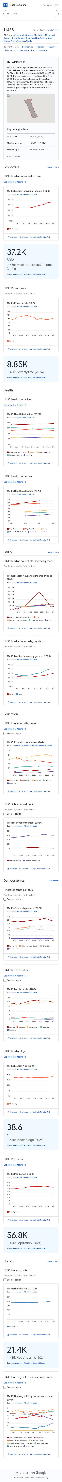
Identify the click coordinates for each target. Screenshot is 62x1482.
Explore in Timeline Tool (41, 237)
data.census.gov (30, 746)
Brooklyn (30, 38)
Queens (29, 35)
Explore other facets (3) (15, 975)
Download (13, 237)
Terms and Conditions (24, 1477)
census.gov (17, 194)
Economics (27, 47)
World (29, 41)
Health (40, 47)
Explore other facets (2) (15, 182)
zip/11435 (54, 30)
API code (25, 237)
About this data (30, 194)
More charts (53, 167)
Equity (51, 47)
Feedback (47, 5)
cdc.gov (16, 418)
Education (10, 50)
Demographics (27, 50)
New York (19, 35)
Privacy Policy (42, 1477)
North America (18, 41)
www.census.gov (14, 156)
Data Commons (18, 5)
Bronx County (18, 38)
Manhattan (39, 35)
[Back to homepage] (5, 5)
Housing (43, 50)
